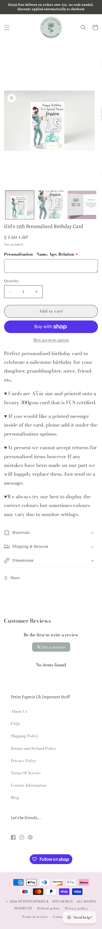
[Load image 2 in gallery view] (51, 205)
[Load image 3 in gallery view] (82, 205)
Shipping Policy (24, 736)
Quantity (11, 280)
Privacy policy (76, 908)
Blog (15, 798)
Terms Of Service (26, 773)
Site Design (62, 901)
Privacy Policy (23, 761)
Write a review (51, 647)
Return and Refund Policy (33, 748)
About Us (19, 711)
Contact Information (29, 785)
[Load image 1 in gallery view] (19, 205)
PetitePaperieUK (33, 901)
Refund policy (48, 908)
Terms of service (35, 917)
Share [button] (15, 578)
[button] (7, 28)
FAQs (15, 724)
